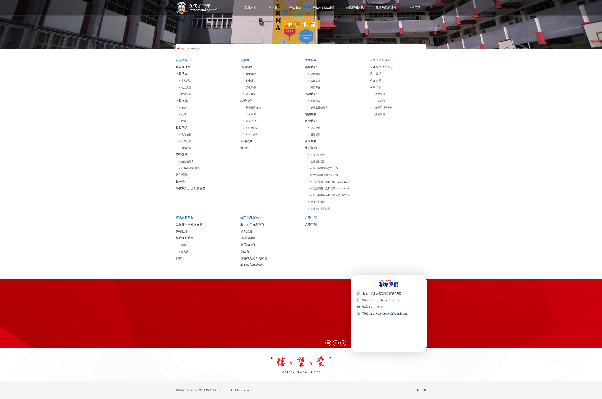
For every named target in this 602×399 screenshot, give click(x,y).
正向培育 (311, 141)
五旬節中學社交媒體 (189, 224)
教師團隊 (182, 174)
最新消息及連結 (386, 7)
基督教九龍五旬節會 (253, 258)
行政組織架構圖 (190, 168)
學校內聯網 (247, 238)
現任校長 (186, 134)
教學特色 (246, 100)
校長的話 (182, 127)
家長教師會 (247, 244)
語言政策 (251, 94)
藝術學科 (380, 114)
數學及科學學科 (384, 107)
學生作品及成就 (323, 7)
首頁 (183, 48)
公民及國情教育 (319, 107)
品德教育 (315, 101)
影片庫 (185, 251)
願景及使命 (183, 67)
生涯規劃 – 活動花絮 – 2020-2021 (331, 181)
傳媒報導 (182, 231)
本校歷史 (186, 80)
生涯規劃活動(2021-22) (325, 168)
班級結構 (251, 87)
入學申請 (414, 7)
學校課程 (246, 67)
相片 (183, 245)
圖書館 (244, 148)
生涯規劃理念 (317, 154)
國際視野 (315, 134)
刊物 (179, 258)
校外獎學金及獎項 (381, 67)
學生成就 (375, 73)
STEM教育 (252, 134)
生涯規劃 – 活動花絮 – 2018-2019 (331, 195)
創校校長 (186, 148)
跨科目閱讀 (252, 127)
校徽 (183, 114)
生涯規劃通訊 (317, 202)
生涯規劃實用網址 (320, 208)
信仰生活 (315, 80)
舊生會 (244, 251)
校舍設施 (186, 87)
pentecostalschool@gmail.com (389, 313)
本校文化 (182, 100)
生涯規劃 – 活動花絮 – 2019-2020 (331, 188)
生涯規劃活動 (317, 161)
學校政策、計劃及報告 (191, 188)
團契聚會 (315, 87)
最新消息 (246, 231)
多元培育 (311, 121)
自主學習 (251, 114)
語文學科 (380, 94)
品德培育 (311, 94)
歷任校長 (186, 141)
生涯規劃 (311, 148)
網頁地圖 (180, 390)
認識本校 (251, 7)
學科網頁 (246, 141)
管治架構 (182, 154)
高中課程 (251, 74)
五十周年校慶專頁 (252, 224)
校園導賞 (186, 94)
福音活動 (315, 74)
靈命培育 (311, 67)
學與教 (273, 7)
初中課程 (251, 80)
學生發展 (295, 7)
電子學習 (251, 121)
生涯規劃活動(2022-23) (325, 175)
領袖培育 (311, 114)
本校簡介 (182, 73)
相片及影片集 (185, 238)
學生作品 (375, 87)
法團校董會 (187, 161)
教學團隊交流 (253, 107)
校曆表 (180, 181)
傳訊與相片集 (355, 7)
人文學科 (380, 101)
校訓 (183, 107)
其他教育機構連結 (252, 265)
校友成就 (375, 80)
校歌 (183, 121)
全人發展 (315, 127)
